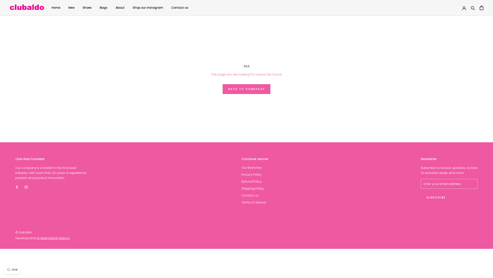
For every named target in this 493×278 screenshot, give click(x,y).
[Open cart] (481, 8)
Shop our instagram (148, 8)
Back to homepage (246, 89)
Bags (103, 8)
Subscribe (436, 197)
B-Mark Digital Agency (53, 238)
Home (56, 8)
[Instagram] (26, 187)
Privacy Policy (251, 174)
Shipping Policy (252, 188)
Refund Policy (251, 181)
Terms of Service (253, 202)
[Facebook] (16, 187)
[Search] (473, 8)
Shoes (87, 8)
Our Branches (251, 167)
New (71, 8)
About (120, 8)
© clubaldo (23, 232)
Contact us (179, 8)
